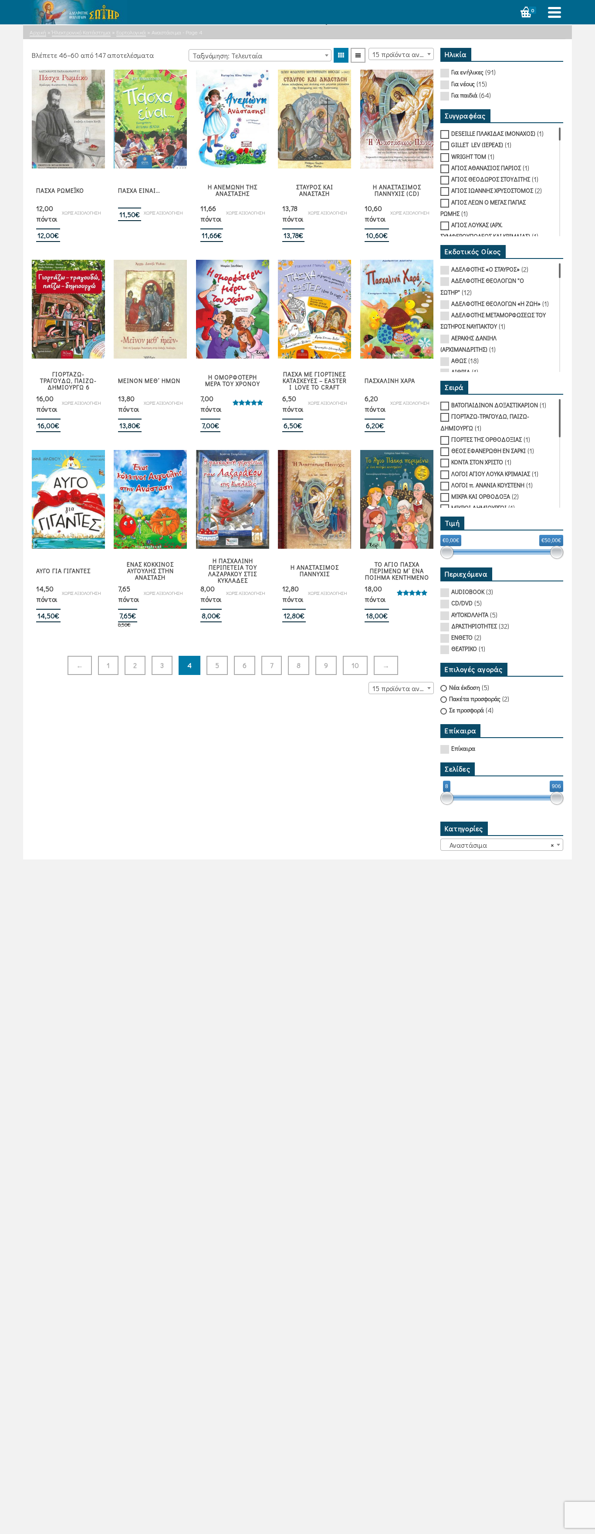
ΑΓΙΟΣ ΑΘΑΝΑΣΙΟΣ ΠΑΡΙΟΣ (486, 168)
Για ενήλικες (467, 72)
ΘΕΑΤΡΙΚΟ (464, 648)
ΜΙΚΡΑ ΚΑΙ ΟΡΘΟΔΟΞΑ (480, 496)
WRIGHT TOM (468, 156)
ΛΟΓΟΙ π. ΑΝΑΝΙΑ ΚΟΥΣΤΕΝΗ (487, 485)
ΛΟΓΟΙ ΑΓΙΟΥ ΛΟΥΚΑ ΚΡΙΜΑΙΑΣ (490, 474)
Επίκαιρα (463, 748)
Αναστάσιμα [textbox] (499, 844)
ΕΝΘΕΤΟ (462, 637)
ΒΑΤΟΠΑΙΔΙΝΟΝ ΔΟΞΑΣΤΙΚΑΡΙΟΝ (494, 405)
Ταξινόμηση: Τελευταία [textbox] (227, 55)
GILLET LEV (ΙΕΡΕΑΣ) (477, 145)
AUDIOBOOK (467, 591)
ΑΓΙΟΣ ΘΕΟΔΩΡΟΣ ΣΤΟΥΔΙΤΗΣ (490, 179)
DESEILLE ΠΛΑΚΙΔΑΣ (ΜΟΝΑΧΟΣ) (493, 133)
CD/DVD (462, 603)
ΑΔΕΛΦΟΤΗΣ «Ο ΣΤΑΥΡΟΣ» (485, 269)
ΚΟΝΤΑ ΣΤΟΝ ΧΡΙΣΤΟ (477, 462)
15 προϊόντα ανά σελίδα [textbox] (402, 54)
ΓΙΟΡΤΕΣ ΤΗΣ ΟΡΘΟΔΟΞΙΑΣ (486, 439)
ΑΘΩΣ (459, 360)
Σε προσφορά (466, 710)
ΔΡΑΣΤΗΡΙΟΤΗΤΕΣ (474, 626)
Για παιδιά (464, 95)
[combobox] (260, 55)
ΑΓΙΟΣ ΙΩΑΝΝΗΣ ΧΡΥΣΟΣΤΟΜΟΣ (492, 190)
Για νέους (463, 84)
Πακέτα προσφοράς (474, 699)
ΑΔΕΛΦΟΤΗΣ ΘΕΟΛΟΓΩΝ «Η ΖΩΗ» (496, 303)
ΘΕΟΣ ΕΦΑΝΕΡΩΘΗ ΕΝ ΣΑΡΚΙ (488, 450)
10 (355, 665)
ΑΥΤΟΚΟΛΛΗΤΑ (469, 615)
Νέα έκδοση (464, 687)
